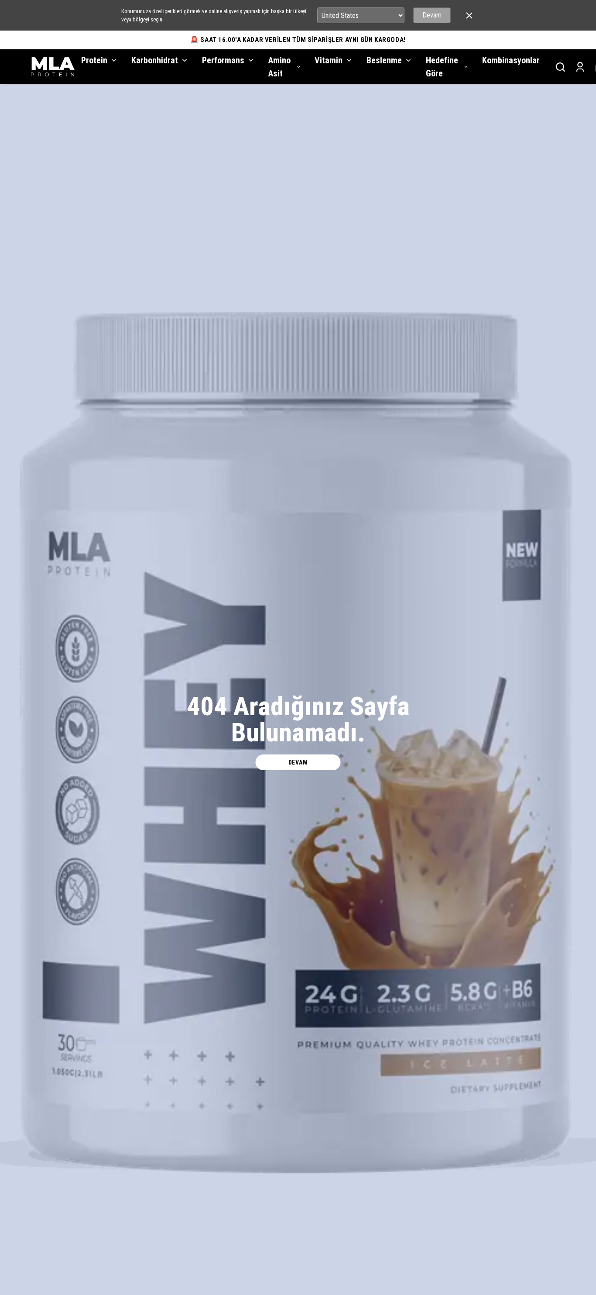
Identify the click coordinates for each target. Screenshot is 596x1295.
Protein (94, 60)
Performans (223, 60)
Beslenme (384, 60)
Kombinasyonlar (511, 60)
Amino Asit (279, 67)
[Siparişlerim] (580, 67)
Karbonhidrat (154, 60)
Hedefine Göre (442, 67)
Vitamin (329, 60)
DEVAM (298, 762)
